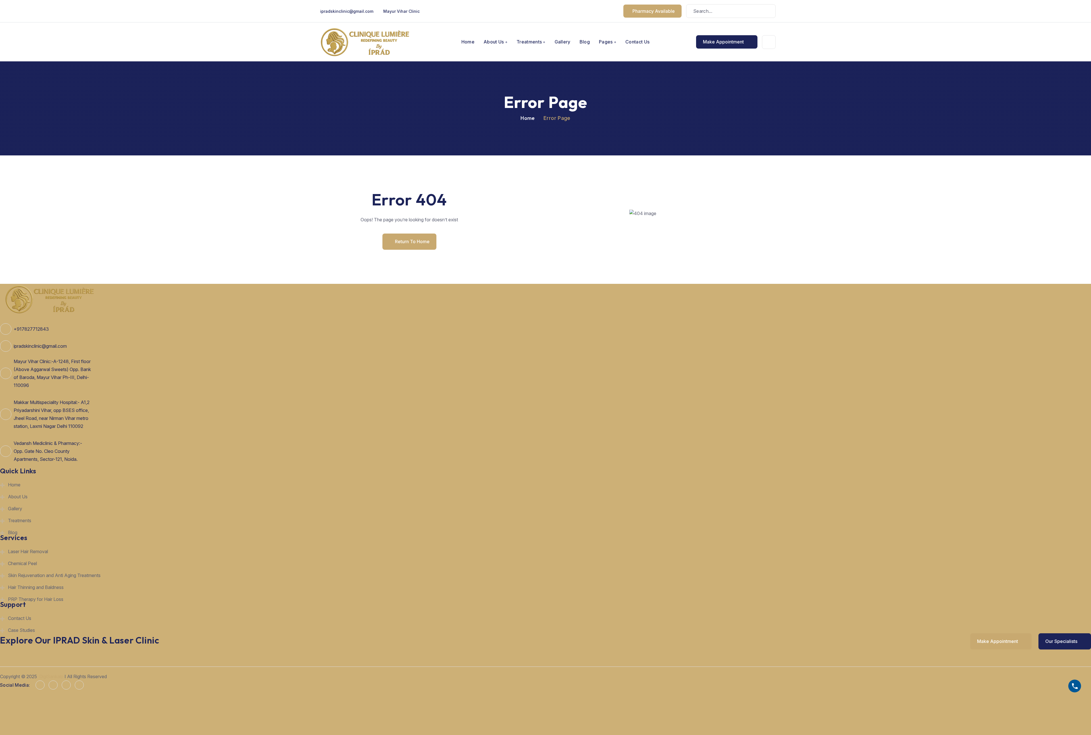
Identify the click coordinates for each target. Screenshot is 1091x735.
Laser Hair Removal (28, 551)
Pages (606, 42)
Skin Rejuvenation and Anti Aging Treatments (54, 575)
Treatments (529, 42)
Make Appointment (724, 42)
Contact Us (637, 42)
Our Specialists (1061, 641)
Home (467, 42)
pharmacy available (653, 11)
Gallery (563, 42)
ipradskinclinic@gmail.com (346, 11)
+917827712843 (31, 329)
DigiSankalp (51, 676)
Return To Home (412, 241)
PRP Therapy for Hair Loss (35, 599)
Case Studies (21, 630)
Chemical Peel (22, 563)
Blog (585, 42)
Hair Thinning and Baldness (36, 587)
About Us (494, 42)
